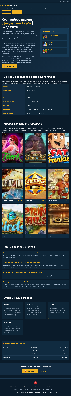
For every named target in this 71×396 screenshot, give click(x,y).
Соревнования (25, 8)
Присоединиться (17, 12)
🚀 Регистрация (30, 371)
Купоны (9, 8)
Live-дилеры (40, 8)
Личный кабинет (6, 12)
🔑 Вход (43, 371)
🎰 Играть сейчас (9, 66)
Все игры (33, 8)
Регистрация (66, 1)
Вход (60, 1)
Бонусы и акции (16, 8)
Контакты (47, 8)
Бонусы (26, 389)
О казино (3, 8)
